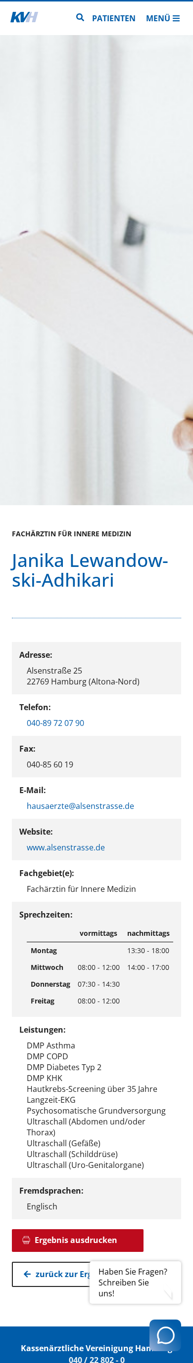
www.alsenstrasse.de (66, 847)
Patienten (114, 18)
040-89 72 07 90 (55, 723)
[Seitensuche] (80, 18)
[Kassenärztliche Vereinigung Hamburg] (24, 18)
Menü (158, 18)
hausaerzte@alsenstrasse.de (80, 806)
